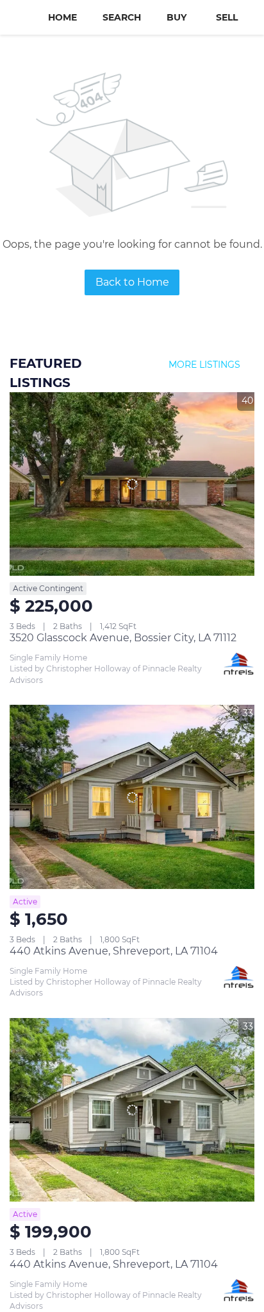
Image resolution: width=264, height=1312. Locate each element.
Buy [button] (176, 17)
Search (122, 17)
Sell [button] (227, 17)
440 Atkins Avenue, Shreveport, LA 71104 (114, 951)
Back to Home (132, 282)
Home (62, 17)
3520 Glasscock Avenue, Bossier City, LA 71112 (123, 638)
